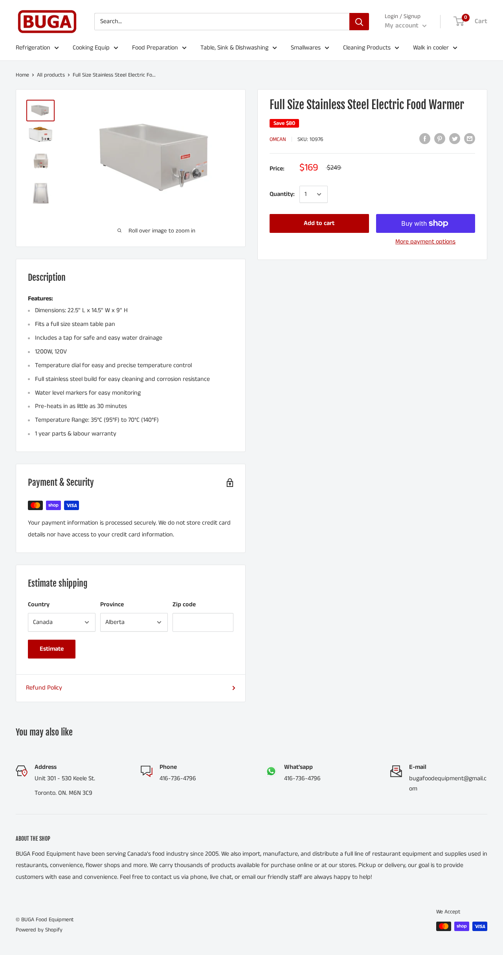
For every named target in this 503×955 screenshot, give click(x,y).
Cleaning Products (367, 47)
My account (402, 25)
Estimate (52, 648)
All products (51, 75)
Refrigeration (33, 47)
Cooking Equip (91, 47)
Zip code (184, 604)
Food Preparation (155, 47)
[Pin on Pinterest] (439, 139)
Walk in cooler (431, 47)
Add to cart (319, 223)
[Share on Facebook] (424, 139)
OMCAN (278, 139)
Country (39, 604)
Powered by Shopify (39, 930)
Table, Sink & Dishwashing (234, 47)
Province (112, 604)
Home (22, 75)
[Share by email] (469, 139)
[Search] (359, 21)
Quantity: (282, 194)
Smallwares (306, 47)
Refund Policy (44, 687)
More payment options (425, 241)
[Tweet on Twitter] (454, 139)
